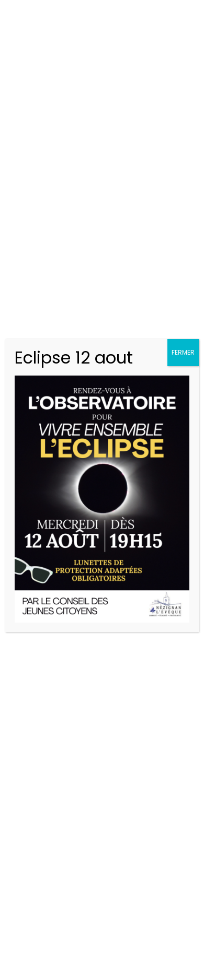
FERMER (183, 352)
